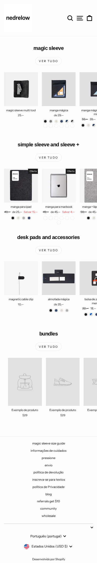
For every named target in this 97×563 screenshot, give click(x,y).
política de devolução (48, 472)
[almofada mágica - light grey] (67, 310)
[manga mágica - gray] (51, 121)
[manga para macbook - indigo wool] (56, 218)
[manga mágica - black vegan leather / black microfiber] (72, 126)
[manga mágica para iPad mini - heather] (88, 125)
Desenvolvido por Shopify (48, 559)
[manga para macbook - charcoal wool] (51, 218)
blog (48, 494)
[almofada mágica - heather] (61, 310)
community (48, 508)
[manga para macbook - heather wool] (61, 218)
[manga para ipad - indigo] (29, 218)
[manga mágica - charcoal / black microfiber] (51, 126)
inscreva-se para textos (48, 479)
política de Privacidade (48, 487)
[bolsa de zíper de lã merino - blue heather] (91, 314)
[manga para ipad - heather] (18, 218)
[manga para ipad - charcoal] (13, 218)
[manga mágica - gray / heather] (45, 126)
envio (49, 465)
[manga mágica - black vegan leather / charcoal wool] (67, 126)
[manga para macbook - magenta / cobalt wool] (67, 218)
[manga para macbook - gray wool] (45, 218)
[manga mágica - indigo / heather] (67, 121)
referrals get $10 (48, 501)
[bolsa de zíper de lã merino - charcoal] (86, 314)
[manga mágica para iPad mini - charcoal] (83, 125)
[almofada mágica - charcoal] (51, 310)
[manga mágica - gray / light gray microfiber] (61, 126)
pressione (48, 458)
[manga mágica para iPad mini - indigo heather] (94, 125)
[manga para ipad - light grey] (23, 218)
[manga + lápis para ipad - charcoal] (88, 218)
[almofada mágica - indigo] (56, 310)
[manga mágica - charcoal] (45, 121)
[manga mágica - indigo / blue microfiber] (56, 126)
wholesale (49, 516)
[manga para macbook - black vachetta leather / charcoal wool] (59, 222)
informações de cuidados (48, 450)
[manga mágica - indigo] (61, 121)
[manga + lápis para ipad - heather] (94, 218)
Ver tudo (48, 61)
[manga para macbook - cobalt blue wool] (72, 218)
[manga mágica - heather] (56, 121)
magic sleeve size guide (48, 443)
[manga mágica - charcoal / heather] (72, 121)
